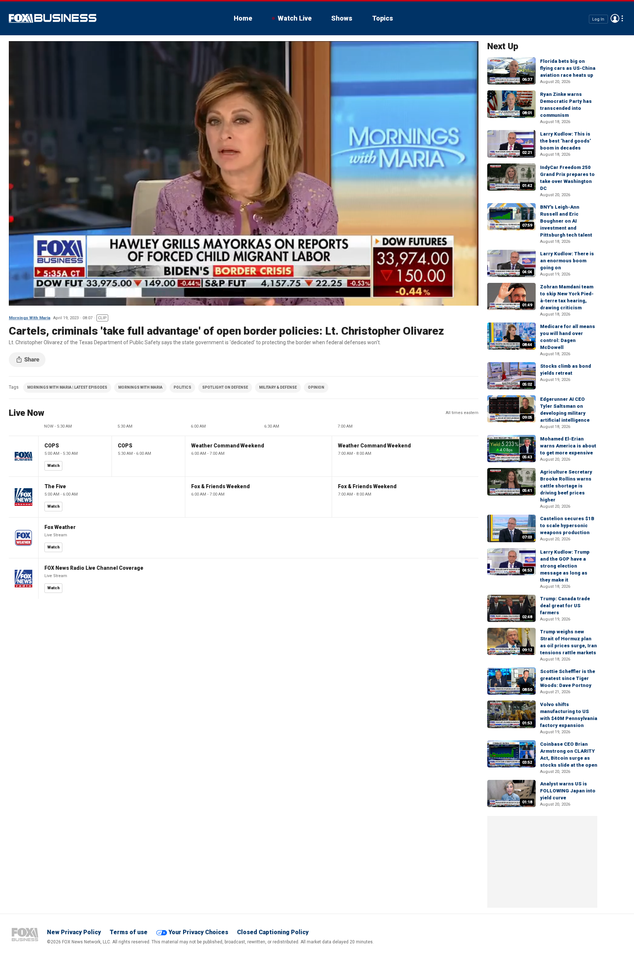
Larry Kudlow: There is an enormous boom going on (567, 260)
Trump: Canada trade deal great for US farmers (565, 605)
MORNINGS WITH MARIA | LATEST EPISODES (67, 387)
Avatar (615, 18)
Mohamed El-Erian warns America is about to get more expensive (568, 446)
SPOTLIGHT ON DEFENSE (225, 387)
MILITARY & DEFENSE (278, 387)
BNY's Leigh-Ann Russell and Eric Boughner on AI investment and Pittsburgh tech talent (566, 221)
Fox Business (52, 18)
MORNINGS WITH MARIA (140, 387)
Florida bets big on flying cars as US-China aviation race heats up (567, 68)
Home (243, 18)
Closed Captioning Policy (273, 932)
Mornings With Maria (29, 318)
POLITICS (182, 387)
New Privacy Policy (74, 932)
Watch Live (294, 18)
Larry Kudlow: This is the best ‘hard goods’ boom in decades (565, 141)
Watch (53, 465)
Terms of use (128, 932)
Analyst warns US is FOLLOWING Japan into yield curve (567, 790)
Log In (598, 19)
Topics (382, 18)
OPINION (316, 387)
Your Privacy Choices (198, 932)
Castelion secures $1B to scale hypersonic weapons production (567, 525)
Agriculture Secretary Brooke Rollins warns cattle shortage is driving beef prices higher (566, 486)
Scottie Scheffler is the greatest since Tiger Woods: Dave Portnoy (567, 678)
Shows (341, 18)
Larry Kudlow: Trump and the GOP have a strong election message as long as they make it (565, 566)
